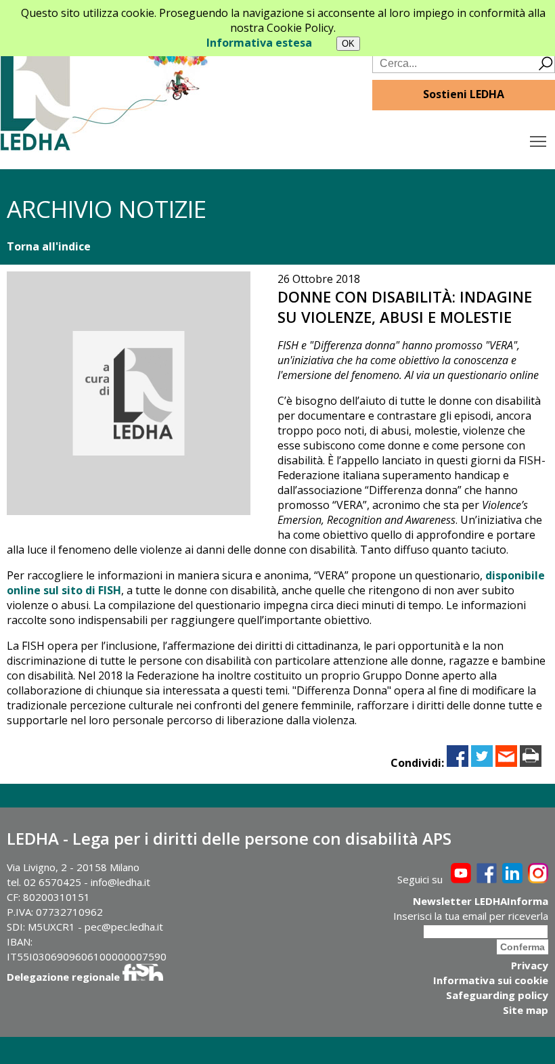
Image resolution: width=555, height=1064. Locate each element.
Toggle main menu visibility (538, 140)
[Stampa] (530, 762)
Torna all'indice (49, 246)
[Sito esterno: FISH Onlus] (143, 976)
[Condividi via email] (506, 762)
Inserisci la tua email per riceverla (470, 916)
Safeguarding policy (497, 995)
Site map (525, 1010)
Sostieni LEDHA (463, 94)
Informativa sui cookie (490, 980)
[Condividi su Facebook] (457, 762)
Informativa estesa (259, 42)
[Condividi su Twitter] (482, 762)
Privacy (529, 965)
